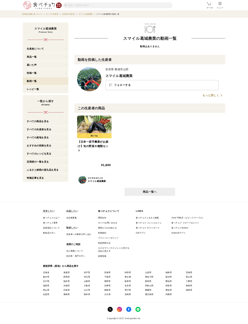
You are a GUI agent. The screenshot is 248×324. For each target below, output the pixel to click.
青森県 (66, 272)
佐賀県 (46, 294)
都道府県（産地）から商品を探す (61, 266)
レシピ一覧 (33, 89)
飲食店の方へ (49, 233)
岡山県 (46, 290)
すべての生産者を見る (39, 129)
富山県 (189, 277)
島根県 (189, 285)
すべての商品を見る (38, 121)
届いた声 (32, 64)
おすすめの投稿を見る (39, 145)
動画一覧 (32, 81)
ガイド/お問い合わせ (107, 223)
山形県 (148, 272)
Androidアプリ (178, 233)
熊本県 (87, 294)
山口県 (87, 290)
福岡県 (189, 290)
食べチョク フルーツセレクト (185, 223)
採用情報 (102, 256)
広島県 (66, 290)
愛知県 (169, 281)
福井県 (66, 281)
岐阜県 (128, 281)
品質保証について (51, 228)
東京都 (128, 277)
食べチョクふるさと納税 (147, 218)
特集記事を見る (35, 177)
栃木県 (46, 277)
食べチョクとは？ (51, 218)
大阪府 (87, 285)
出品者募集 (71, 218)
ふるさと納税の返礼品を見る (43, 169)
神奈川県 (149, 277)
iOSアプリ (141, 233)
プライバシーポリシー (108, 238)
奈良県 (128, 285)
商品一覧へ (150, 191)
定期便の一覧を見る (38, 161)
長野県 (107, 281)
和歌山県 (149, 285)
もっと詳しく (210, 95)
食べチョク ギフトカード (147, 228)
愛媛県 (148, 290)
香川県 (128, 290)
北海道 (46, 272)
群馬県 (66, 277)
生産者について (35, 48)
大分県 (107, 294)
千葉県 (107, 277)
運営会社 (102, 218)
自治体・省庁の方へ (75, 256)
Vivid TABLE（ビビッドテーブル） (187, 218)
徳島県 (107, 290)
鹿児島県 (149, 294)
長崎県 (66, 294)
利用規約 (102, 233)
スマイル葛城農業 (119, 76)
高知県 (169, 290)
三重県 (189, 281)
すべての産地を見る (38, 137)
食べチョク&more (179, 228)
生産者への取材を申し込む (78, 234)
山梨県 (87, 281)
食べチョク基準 (50, 223)
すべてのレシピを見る (39, 153)
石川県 (46, 281)
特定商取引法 (104, 243)
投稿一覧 (32, 73)
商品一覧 (32, 56)
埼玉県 (87, 277)
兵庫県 (107, 285)
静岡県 (148, 281)
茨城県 (189, 272)
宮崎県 (128, 294)
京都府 (66, 285)
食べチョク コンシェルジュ (148, 223)
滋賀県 (46, 285)
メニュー (220, 8)
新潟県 (169, 277)
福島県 (169, 272)
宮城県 (107, 272)
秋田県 (128, 272)
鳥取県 (169, 285)
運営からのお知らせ (107, 228)
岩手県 (87, 272)
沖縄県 (169, 294)
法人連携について (74, 251)
